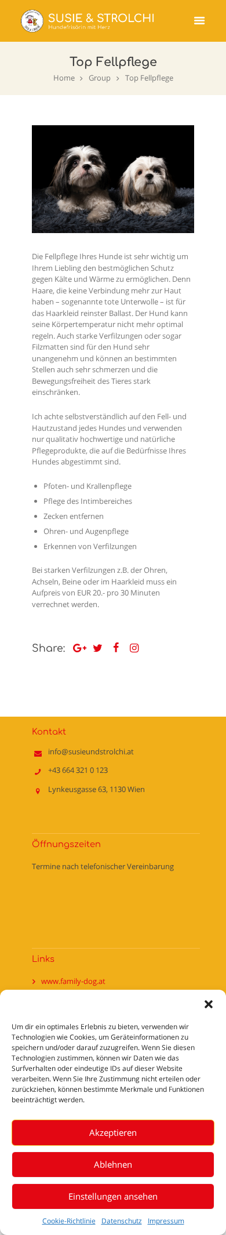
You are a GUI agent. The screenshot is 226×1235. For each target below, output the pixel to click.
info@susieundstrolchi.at (91, 751)
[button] (208, 1004)
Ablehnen (113, 1164)
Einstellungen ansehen (113, 1196)
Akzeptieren (113, 1132)
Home (64, 77)
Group (100, 77)
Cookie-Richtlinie (69, 1221)
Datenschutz (121, 1221)
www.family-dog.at (73, 981)
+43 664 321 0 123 (78, 770)
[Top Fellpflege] (113, 179)
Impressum (166, 1221)
